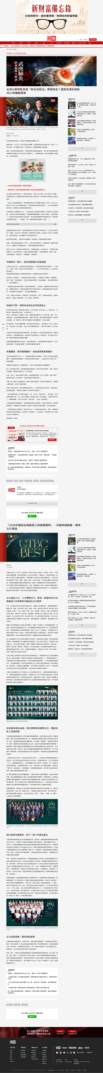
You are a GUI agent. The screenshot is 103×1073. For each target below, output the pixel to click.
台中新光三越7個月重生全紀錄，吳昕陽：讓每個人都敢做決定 (27, 460)
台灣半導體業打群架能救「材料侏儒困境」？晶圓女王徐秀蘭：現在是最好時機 (86, 122)
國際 (11, 1052)
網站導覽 (84, 1070)
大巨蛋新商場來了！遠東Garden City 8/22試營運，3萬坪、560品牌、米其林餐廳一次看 (81, 595)
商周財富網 (23, 1054)
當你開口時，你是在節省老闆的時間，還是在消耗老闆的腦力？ (27, 190)
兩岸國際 (33, 1052)
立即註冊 (60, 1031)
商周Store (74, 43)
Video (43, 43)
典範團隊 (17, 1004)
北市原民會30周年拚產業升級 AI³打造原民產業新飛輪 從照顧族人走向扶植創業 (82, 607)
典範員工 (9, 1004)
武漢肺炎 (9, 481)
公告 (56, 1070)
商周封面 (33, 1050)
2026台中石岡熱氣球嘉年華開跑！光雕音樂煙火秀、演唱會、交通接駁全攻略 (86, 114)
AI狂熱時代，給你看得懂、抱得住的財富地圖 (81, 208)
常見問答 (44, 1054)
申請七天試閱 (34, 1059)
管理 (11, 1057)
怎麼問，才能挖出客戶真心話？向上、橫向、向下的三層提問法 (28, 451)
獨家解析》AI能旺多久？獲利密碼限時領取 (80, 649)
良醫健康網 (23, 1057)
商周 (8, 49)
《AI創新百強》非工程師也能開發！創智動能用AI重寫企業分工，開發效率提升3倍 (32, 978)
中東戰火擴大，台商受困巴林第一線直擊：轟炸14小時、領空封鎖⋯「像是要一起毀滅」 (32, 456)
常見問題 (73, 1070)
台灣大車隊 (28, 481)
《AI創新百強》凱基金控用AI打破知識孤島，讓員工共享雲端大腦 (28, 988)
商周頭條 (8, 135)
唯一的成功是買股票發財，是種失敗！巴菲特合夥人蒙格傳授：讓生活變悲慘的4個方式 (32, 468)
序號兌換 (44, 1063)
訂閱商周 (44, 1050)
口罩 (21, 481)
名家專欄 (23, 1050)
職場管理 (33, 1057)
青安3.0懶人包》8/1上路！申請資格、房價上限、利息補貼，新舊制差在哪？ (82, 619)
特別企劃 (23, 1052)
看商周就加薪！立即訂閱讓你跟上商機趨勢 (80, 201)
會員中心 (44, 1061)
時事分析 (15, 49)
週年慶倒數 (93, 39)
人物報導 (33, 1054)
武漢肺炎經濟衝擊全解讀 (46, 481)
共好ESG (12, 1061)
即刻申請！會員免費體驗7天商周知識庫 (79, 215)
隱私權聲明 (78, 1070)
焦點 (11, 49)
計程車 (35, 481)
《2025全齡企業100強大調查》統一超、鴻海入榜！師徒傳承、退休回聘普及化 (32, 983)
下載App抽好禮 (80, 1052)
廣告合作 (68, 1070)
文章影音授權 (61, 1070)
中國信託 (24, 1004)
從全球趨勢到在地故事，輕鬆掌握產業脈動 (80, 204)
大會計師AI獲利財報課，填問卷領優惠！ (20, 186)
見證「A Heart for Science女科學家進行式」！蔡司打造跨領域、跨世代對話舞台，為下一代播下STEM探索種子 (82, 172)
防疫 (16, 481)
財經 (11, 1054)
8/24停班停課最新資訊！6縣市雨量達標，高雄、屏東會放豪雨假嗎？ (86, 540)
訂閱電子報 (89, 1052)
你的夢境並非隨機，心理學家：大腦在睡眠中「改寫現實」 (86, 139)
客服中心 (44, 1052)
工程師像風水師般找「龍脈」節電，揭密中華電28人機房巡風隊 (28, 464)
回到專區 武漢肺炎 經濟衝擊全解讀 (32, 426)
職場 (11, 1059)
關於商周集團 (51, 1070)
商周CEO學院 (82, 43)
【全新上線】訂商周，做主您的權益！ (79, 211)
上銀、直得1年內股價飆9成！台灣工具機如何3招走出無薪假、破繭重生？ (82, 185)
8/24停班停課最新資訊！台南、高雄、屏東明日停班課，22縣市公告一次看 (86, 105)
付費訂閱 (72, 1031)
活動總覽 (44, 1057)
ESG (51, 43)
